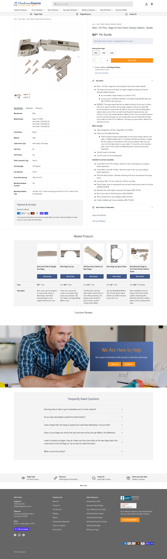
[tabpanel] (48, 153)
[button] (152, 4)
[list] (48, 56)
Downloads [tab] (29, 108)
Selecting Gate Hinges (94, 525)
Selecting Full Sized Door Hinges (97, 521)
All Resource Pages (93, 529)
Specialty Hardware (70, 10)
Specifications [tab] (18, 108)
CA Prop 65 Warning (98, 221)
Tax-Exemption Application (61, 521)
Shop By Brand (105, 10)
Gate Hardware (53, 10)
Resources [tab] (39, 108)
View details (47, 276)
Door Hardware (37, 10)
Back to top (83, 485)
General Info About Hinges (95, 505)
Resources (128, 364)
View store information (101, 72)
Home (15, 19)
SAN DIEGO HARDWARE (130, 520)
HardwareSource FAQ (93, 501)
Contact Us (114, 364)
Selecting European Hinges (95, 513)
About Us (56, 501)
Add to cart (132, 60)
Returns (55, 517)
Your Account (57, 509)
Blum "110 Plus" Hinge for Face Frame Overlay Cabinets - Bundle (39, 19)
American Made (121, 10)
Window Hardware (88, 10)
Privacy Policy (57, 529)
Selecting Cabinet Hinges (95, 517)
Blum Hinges (22, 19)
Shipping (55, 513)
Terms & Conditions (59, 525)
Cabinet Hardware (20, 10)
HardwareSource (21, 552)
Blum (93, 24)
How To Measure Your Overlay (96, 509)
